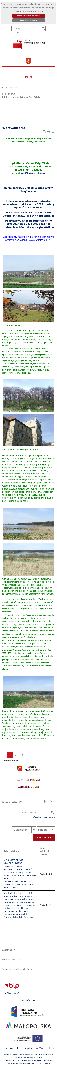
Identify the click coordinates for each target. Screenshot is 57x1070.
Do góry (27, 1000)
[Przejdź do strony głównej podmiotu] (29, 44)
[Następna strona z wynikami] (23, 755)
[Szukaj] (43, 28)
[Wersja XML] (49, 132)
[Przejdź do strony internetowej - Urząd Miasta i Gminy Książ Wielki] (28, 61)
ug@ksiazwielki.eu (33, 173)
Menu (28, 76)
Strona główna (9, 94)
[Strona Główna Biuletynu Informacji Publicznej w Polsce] (12, 985)
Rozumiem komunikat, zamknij (28, 15)
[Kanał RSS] (45, 802)
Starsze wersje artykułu (16, 969)
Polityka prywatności (28, 20)
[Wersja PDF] (45, 132)
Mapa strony (12, 993)
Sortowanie (44, 837)
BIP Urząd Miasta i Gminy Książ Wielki (21, 97)
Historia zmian (10, 959)
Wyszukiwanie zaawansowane (29, 33)
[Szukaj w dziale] (52, 812)
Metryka (7, 950)
